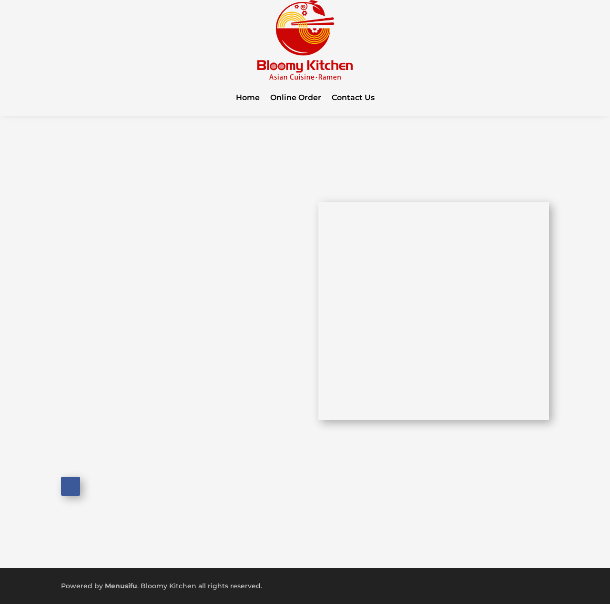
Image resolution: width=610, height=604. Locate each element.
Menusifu (121, 586)
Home (248, 97)
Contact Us (353, 97)
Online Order (295, 97)
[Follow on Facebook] (70, 486)
